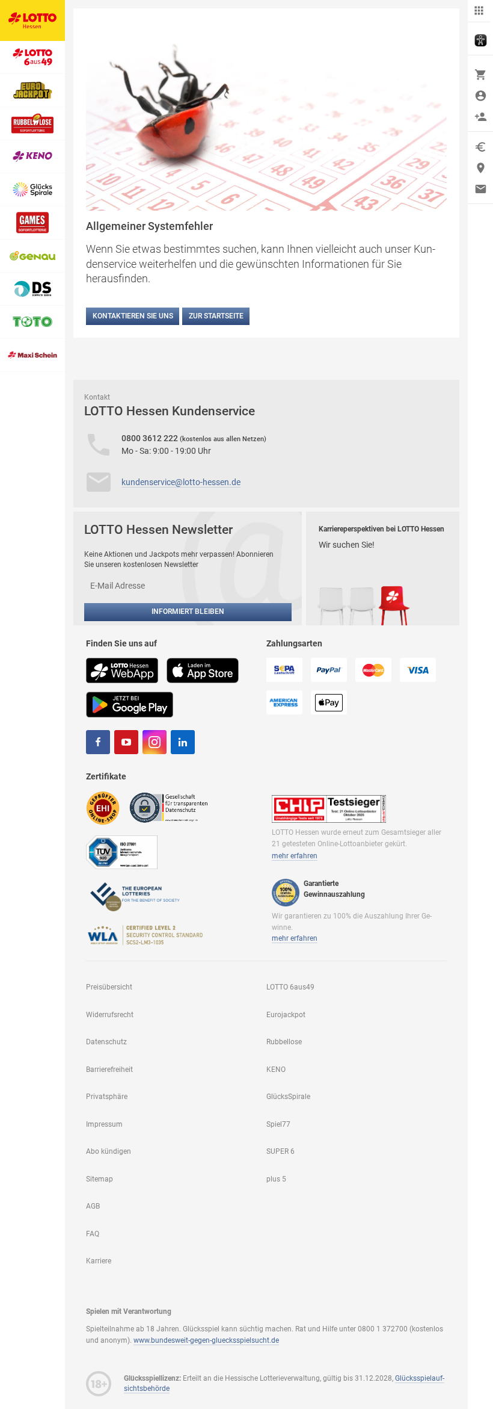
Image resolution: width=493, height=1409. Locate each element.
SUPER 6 (280, 1151)
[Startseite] (32, 20)
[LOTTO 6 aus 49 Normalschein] (32, 57)
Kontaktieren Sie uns (133, 316)
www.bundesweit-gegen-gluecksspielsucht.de (206, 1340)
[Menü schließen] (479, 11)
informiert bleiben (188, 611)
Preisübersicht (109, 987)
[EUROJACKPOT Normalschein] (32, 90)
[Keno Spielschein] (32, 156)
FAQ (92, 1234)
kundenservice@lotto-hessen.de (180, 482)
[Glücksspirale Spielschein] (32, 189)
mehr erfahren (294, 856)
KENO (276, 1069)
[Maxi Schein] (32, 355)
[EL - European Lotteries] (134, 895)
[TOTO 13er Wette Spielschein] (32, 322)
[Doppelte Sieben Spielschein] (32, 289)
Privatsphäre (106, 1096)
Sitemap (99, 1179)
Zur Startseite (216, 316)
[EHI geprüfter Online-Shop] (103, 807)
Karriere (98, 1261)
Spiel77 (278, 1124)
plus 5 (276, 1179)
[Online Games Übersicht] (32, 223)
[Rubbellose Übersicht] (32, 123)
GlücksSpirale (288, 1096)
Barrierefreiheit (109, 1069)
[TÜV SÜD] (122, 851)
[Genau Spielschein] (32, 256)
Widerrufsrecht (109, 1015)
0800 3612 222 (150, 438)
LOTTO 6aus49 (290, 987)
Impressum (104, 1124)
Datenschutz (106, 1042)
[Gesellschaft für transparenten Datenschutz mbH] (172, 807)
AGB (93, 1206)
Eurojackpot (285, 1015)
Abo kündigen (108, 1151)
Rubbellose (284, 1042)
